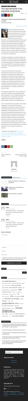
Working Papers (13, 6)
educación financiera (5, 296)
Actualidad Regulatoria (9, 281)
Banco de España (16, 285)
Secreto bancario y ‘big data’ (15, 193)
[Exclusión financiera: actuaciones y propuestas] (4, 182)
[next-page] (4, 200)
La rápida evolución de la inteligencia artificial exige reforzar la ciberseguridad (14, 333)
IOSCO (12, 301)
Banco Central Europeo (6, 285)
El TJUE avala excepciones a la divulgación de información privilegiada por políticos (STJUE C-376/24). (14, 337)
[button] (2, 2)
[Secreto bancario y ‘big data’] (4, 195)
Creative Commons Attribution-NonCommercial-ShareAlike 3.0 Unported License (14, 394)
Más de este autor (16, 177)
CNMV (20, 289)
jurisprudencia (8, 303)
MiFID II (17, 303)
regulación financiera (6, 308)
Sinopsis (18, 308)
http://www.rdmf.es (14, 171)
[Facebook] (2, 15)
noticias (21, 303)
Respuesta (7, 215)
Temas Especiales (7, 4)
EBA (18, 294)
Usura (10, 316)
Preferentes (16, 305)
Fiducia (13, 4)
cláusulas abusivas (6, 290)
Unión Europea (5, 316)
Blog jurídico (14, 360)
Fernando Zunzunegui (11, 298)
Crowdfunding (18, 292)
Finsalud (21, 298)
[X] (5, 15)
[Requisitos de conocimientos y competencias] (4, 189)
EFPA (11, 296)
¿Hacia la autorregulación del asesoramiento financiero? (13, 330)
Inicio (2, 4)
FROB (9, 301)
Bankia (20, 287)
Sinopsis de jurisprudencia (8, 311)
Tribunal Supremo (19, 313)
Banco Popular (5, 287)
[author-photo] (14, 167)
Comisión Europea (6, 292)
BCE (23, 287)
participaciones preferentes (7, 305)
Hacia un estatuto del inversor (5, 155)
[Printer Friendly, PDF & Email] (3, 140)
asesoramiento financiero (6, 283)
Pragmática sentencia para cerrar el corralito (21, 155)
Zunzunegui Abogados (18, 316)
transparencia (11, 313)
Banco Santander (13, 287)
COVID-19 (13, 292)
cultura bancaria (5, 294)
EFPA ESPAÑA (17, 296)
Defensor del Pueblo (12, 294)
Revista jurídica (14, 362)
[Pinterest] (8, 15)
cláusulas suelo (14, 290)
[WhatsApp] (11, 15)
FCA (3, 298)
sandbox (12, 308)
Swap (3, 313)
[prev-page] (2, 200)
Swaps (6, 313)
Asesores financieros (16, 283)
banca (23, 283)
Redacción (5, 13)
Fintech (4, 301)
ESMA (22, 296)
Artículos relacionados (6, 177)
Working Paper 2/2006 (21, 26)
